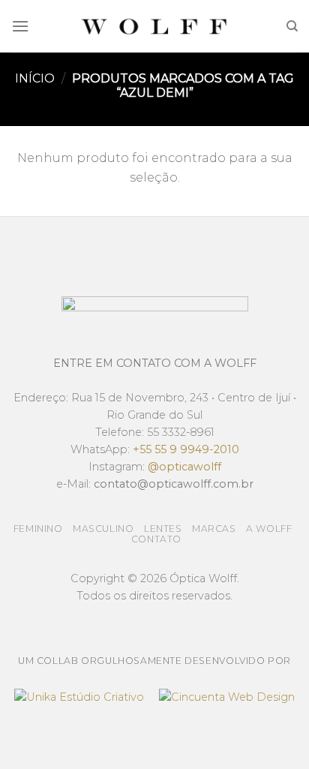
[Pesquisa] (292, 26)
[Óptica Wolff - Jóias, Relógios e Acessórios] (155, 27)
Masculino (103, 528)
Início (35, 78)
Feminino (38, 528)
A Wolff (269, 528)
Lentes (163, 528)
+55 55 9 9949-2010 (186, 449)
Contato (156, 539)
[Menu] (20, 26)
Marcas (214, 528)
